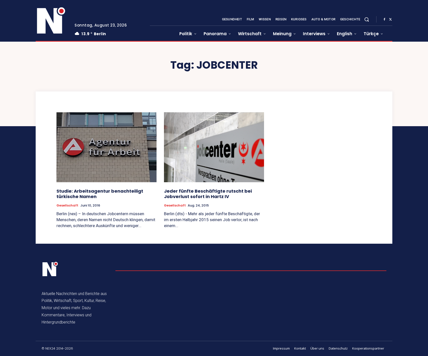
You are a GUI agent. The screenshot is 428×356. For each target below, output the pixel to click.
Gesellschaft (67, 206)
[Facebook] (384, 20)
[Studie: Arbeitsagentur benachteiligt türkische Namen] (106, 147)
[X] (390, 20)
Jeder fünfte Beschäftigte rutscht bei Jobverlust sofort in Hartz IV (208, 194)
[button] (367, 19)
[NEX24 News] (51, 21)
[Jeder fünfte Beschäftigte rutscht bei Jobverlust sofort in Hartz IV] (214, 147)
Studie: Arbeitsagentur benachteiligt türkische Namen (99, 194)
